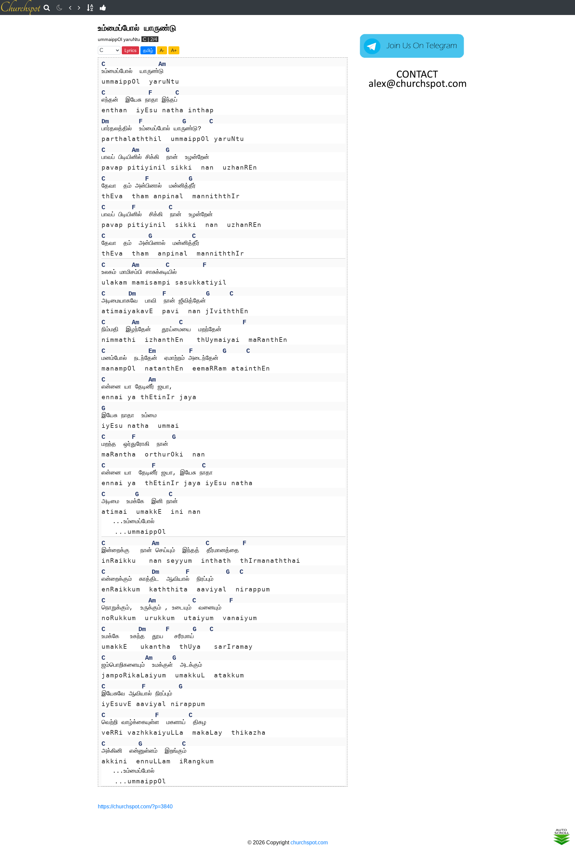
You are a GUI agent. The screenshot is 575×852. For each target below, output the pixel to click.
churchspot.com (309, 842)
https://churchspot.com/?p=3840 (135, 806)
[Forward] (79, 8)
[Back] (70, 8)
